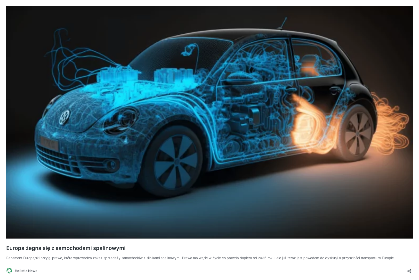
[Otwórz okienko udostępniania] (409, 269)
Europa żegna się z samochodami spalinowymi (66, 248)
